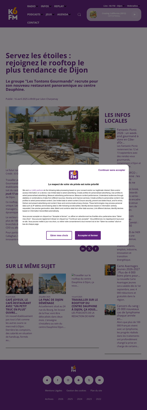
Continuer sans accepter (111, 170)
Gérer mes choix (59, 235)
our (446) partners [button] (36, 190)
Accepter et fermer (88, 235)
